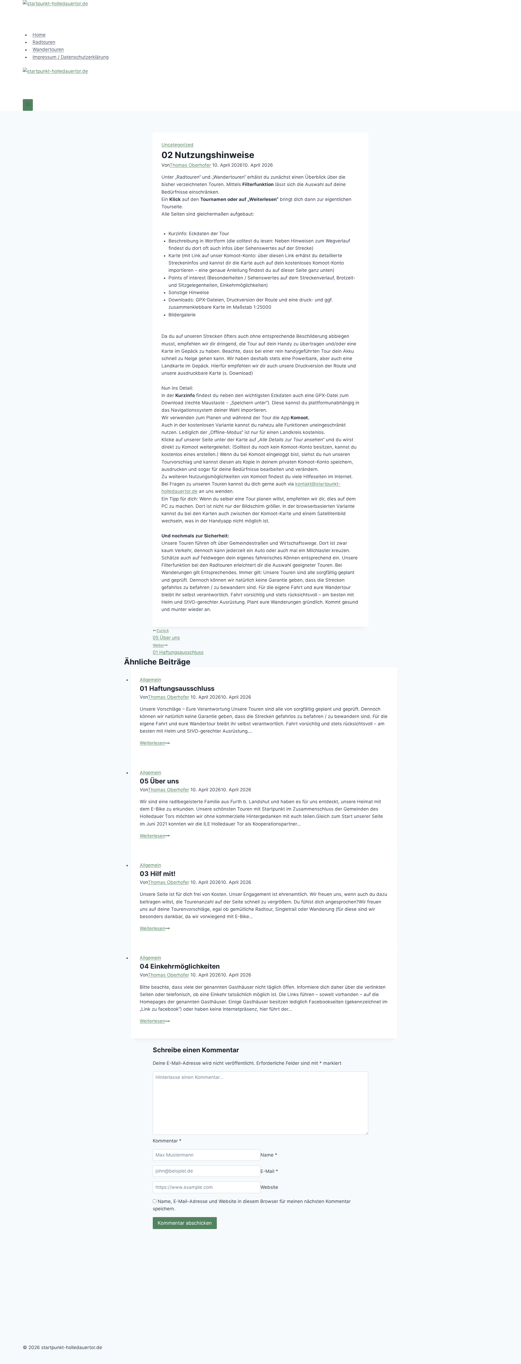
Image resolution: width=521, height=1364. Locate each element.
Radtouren (44, 42)
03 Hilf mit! (158, 874)
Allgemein (150, 679)
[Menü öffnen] (28, 105)
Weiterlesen (155, 743)
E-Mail (269, 1171)
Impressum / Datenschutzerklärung (71, 57)
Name (268, 1155)
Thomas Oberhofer (190, 165)
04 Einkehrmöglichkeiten (180, 966)
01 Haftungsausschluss (178, 649)
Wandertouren (48, 49)
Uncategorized (177, 144)
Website (269, 1187)
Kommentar (167, 1141)
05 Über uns (166, 634)
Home (39, 34)
